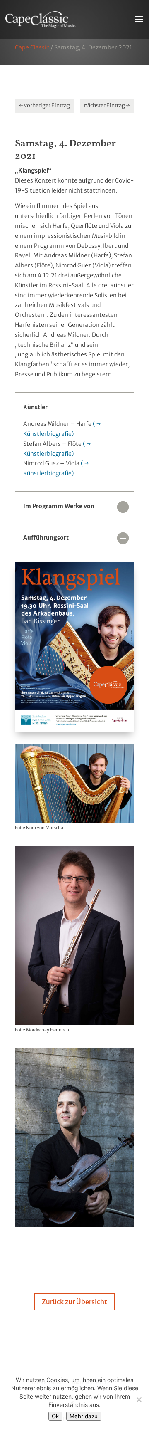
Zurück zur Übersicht (74, 1302)
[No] (139, 1399)
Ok (55, 1416)
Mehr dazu (84, 1416)
